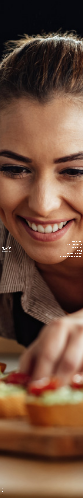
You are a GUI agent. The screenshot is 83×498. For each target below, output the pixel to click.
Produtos (77, 241)
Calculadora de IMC (71, 256)
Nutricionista (74, 244)
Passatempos (74, 253)
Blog (79, 250)
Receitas (77, 247)
